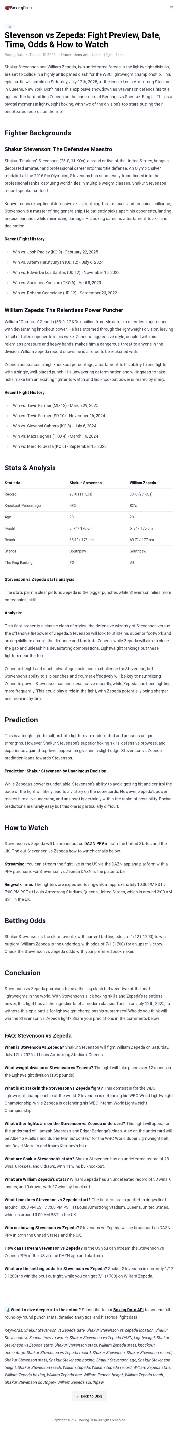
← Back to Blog (89, 1396)
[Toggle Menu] (171, 7)
